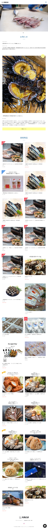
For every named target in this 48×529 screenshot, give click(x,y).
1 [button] (23, 41)
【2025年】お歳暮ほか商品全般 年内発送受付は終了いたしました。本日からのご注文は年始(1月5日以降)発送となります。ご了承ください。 (24, 57)
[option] (24, 22)
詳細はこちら (24, 137)
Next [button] (46, 22)
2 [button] (24, 41)
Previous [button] (1, 22)
